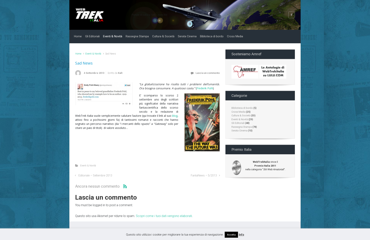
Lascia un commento (208, 72)
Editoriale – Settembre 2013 (95, 175)
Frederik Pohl (205, 88)
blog (174, 115)
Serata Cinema (239, 130)
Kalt (120, 72)
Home (78, 53)
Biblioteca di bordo (242, 107)
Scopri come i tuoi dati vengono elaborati (164, 216)
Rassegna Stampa (241, 126)
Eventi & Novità (93, 53)
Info (241, 234)
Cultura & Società (241, 115)
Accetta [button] (231, 234)
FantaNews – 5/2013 (204, 175)
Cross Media (238, 111)
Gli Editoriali (238, 123)
